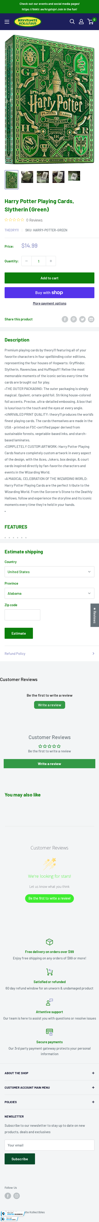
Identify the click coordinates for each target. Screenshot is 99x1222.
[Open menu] (7, 22)
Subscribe (20, 1159)
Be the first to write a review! (49, 898)
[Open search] (72, 21)
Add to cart (49, 278)
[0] (90, 21)
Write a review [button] (49, 763)
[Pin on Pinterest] (73, 319)
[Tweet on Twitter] (82, 319)
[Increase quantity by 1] (51, 261)
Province (11, 583)
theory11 (12, 230)
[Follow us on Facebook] (8, 1196)
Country (11, 562)
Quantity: (12, 261)
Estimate (19, 633)
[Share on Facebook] (65, 319)
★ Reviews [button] (95, 615)
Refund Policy (15, 653)
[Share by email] (91, 319)
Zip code (11, 605)
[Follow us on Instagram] (16, 1196)
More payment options (49, 303)
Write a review (49, 705)
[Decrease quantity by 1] (26, 261)
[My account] (81, 21)
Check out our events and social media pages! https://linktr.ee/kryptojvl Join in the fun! (50, 6)
